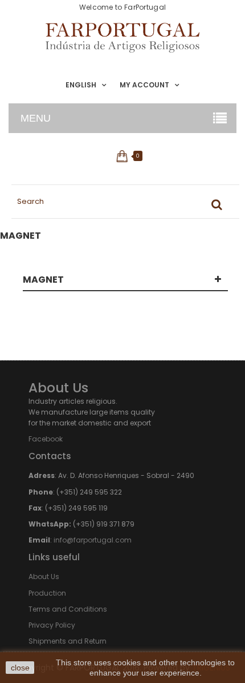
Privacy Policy (51, 625)
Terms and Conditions (67, 609)
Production (47, 593)
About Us (43, 576)
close (20, 667)
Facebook (45, 439)
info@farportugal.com (93, 540)
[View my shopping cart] (122, 156)
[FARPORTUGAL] (122, 38)
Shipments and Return (67, 641)
